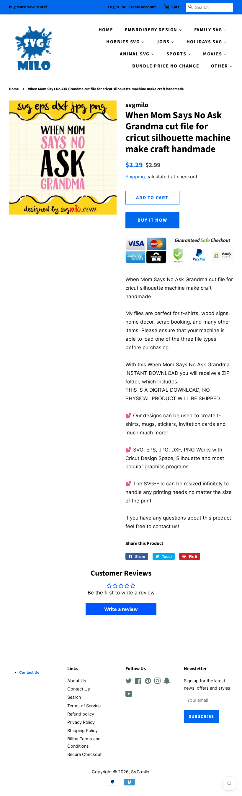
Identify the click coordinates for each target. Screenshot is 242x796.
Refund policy (80, 713)
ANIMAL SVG (135, 54)
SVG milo (140, 771)
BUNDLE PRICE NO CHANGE (165, 66)
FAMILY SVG (209, 30)
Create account (142, 7)
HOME (106, 30)
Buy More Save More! (28, 7)
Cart (175, 7)
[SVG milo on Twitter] (128, 681)
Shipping (135, 176)
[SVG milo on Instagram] (157, 681)
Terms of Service (84, 705)
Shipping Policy (82, 730)
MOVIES (213, 54)
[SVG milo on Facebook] (138, 681)
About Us (76, 680)
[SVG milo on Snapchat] (166, 681)
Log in (113, 7)
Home (14, 89)
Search (74, 697)
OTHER (220, 66)
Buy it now (152, 220)
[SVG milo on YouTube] (128, 694)
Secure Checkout (84, 754)
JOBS (163, 42)
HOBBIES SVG (123, 42)
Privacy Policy (81, 722)
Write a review (121, 609)
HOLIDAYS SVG (205, 42)
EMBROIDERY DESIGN (152, 30)
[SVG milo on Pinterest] (148, 681)
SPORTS (177, 54)
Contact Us (78, 688)
